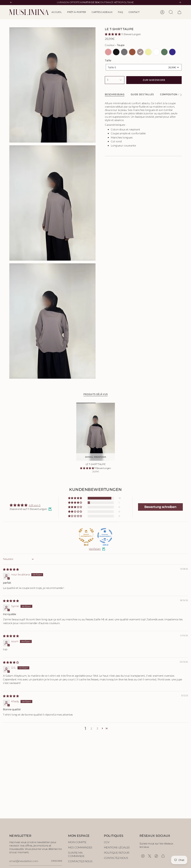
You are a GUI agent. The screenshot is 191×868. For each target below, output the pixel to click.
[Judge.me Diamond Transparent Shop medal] (104, 535)
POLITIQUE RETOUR (116, 852)
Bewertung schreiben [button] (160, 507)
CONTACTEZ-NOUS (80, 861)
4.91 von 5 (34, 505)
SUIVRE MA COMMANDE (76, 854)
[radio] (108, 52)
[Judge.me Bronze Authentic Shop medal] (86, 535)
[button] (76, 12)
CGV (106, 842)
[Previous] (11, 2)
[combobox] (144, 67)
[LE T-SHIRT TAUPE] (95, 432)
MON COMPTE (77, 842)
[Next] (180, 2)
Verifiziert (95, 549)
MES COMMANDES (80, 847)
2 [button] (91, 728)
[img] (11, 569)
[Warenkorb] (179, 12)
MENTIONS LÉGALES (117, 847)
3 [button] (97, 728)
